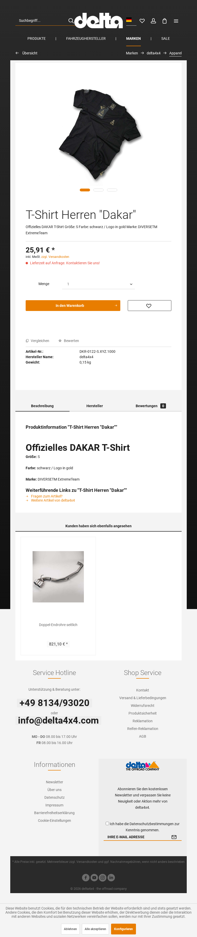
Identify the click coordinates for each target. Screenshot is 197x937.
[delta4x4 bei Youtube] (94, 878)
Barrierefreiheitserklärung (54, 813)
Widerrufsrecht (142, 706)
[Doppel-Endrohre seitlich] (58, 577)
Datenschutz (54, 797)
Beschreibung (42, 406)
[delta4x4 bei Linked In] (111, 878)
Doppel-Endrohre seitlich (58, 625)
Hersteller (94, 406)
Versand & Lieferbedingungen (142, 698)
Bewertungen (150, 406)
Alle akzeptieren (95, 929)
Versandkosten (86, 862)
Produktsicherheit (143, 713)
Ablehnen (70, 929)
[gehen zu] (176, 20)
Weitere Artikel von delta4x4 (52, 500)
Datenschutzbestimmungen (152, 824)
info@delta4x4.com (58, 720)
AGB (142, 736)
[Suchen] (71, 20)
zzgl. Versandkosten (55, 257)
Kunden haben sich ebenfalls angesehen (98, 526)
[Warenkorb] (165, 20)
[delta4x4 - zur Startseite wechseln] (98, 20)
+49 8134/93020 (54, 703)
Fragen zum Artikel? (46, 496)
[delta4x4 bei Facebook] (86, 878)
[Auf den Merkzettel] (149, 305)
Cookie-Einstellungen (54, 820)
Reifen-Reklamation (142, 729)
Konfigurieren (123, 929)
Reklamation (143, 721)
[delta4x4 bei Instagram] (102, 878)
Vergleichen (39, 341)
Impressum (54, 805)
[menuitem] (46, 20)
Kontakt (142, 690)
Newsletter (54, 782)
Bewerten (71, 341)
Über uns (54, 790)
